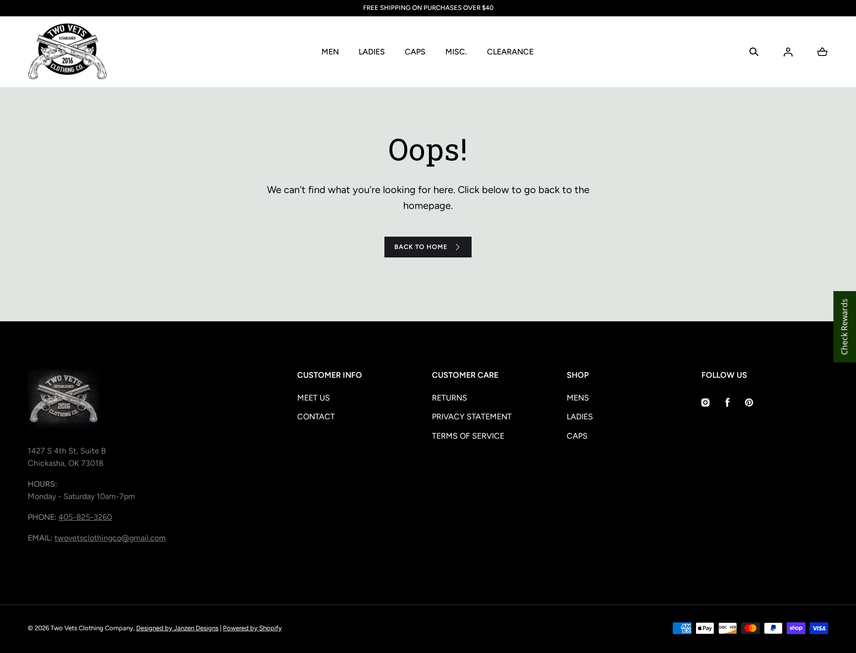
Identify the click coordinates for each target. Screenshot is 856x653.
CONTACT (316, 416)
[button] (754, 52)
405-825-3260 (85, 517)
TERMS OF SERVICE (468, 436)
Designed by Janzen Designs (177, 628)
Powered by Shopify (252, 628)
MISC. (456, 51)
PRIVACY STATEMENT (472, 416)
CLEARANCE (510, 51)
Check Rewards (844, 327)
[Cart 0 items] (822, 52)
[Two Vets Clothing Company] (67, 52)
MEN (330, 51)
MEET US (313, 397)
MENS (578, 397)
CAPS (415, 51)
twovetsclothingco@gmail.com (110, 538)
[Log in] (788, 52)
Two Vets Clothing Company (92, 628)
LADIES (372, 51)
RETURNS (449, 397)
